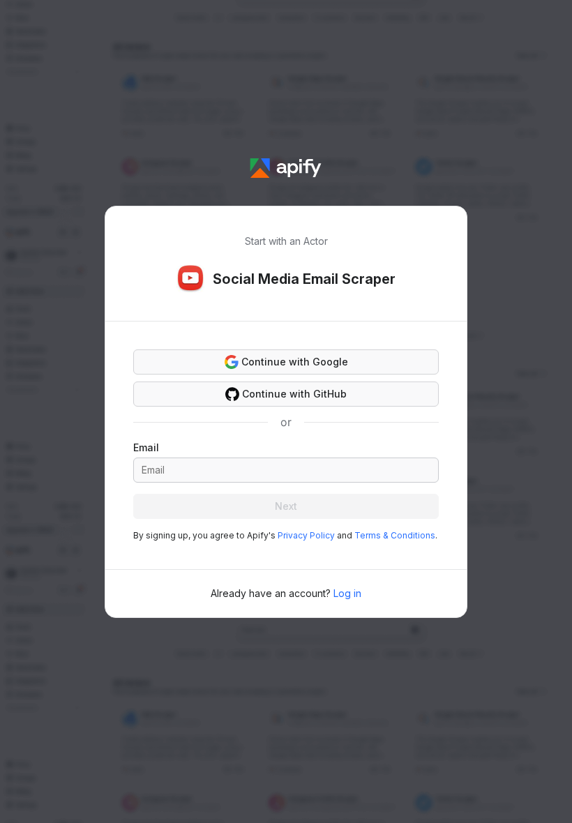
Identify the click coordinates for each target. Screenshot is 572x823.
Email (146, 447)
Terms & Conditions (394, 535)
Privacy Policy (306, 535)
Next (286, 506)
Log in (347, 593)
